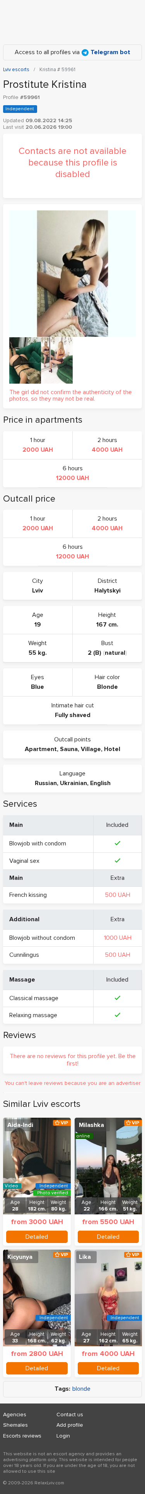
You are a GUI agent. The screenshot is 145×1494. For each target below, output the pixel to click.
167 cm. (107, 624)
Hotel (112, 749)
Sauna (69, 749)
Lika (85, 1257)
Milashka (91, 1125)
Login (63, 1436)
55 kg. (38, 653)
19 (37, 624)
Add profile (69, 1425)
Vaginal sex (24, 861)
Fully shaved (72, 715)
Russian (46, 783)
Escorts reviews (22, 1436)
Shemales (15, 1425)
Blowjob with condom (37, 843)
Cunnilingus (24, 955)
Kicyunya (19, 1257)
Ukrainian (73, 783)
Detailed (37, 1237)
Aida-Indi (20, 1125)
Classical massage (33, 998)
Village (91, 749)
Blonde (107, 687)
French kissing (28, 895)
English (100, 783)
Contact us (69, 1414)
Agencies (14, 1414)
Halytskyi (107, 590)
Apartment (41, 749)
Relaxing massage (33, 1015)
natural (115, 653)
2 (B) (94, 653)
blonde (81, 1389)
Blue (37, 687)
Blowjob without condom (42, 938)
